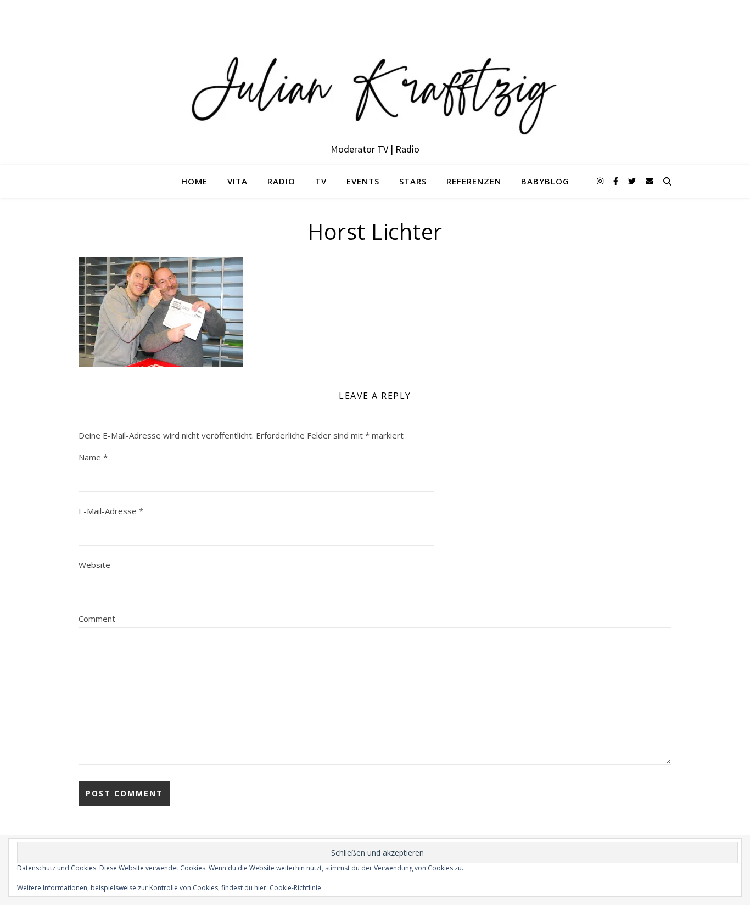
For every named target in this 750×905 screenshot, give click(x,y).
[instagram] (601, 181)
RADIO (281, 181)
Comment (97, 618)
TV (321, 181)
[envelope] (649, 181)
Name (93, 457)
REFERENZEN (473, 181)
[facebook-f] (616, 181)
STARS (413, 181)
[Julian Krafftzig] (375, 82)
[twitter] (633, 181)
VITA (237, 181)
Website (94, 564)
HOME (194, 181)
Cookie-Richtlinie (295, 887)
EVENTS (362, 181)
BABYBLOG (545, 181)
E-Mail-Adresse (111, 510)
